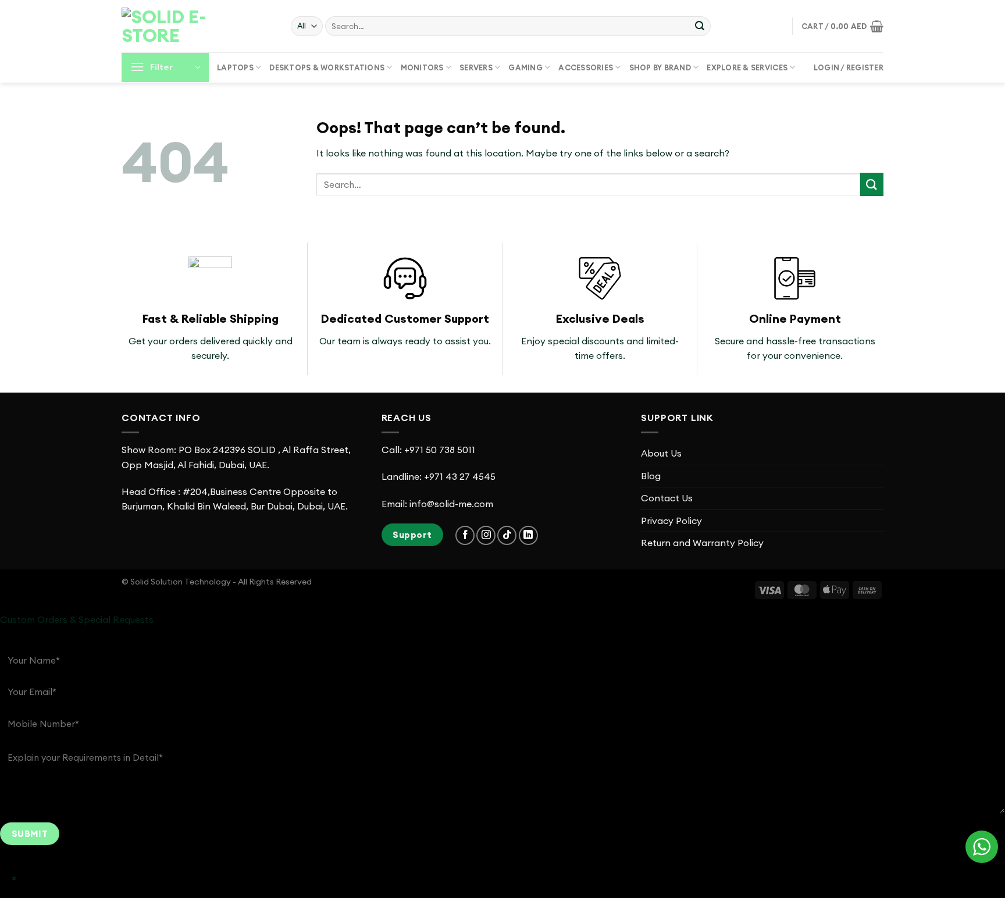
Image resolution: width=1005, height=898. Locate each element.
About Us (661, 453)
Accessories (585, 67)
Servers (476, 67)
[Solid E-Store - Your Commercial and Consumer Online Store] (180, 26)
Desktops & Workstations (326, 67)
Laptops (235, 67)
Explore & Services (747, 67)
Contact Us (667, 498)
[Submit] (700, 26)
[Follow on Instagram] (486, 535)
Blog (651, 476)
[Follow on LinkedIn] (528, 535)
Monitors (422, 67)
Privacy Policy (671, 520)
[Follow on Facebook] (465, 535)
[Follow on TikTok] (506, 535)
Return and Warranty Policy (702, 542)
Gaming (525, 67)
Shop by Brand (660, 67)
